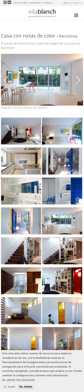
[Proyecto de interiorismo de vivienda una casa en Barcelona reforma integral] (21, 143)
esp (64, 2)
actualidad (35, 2)
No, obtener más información (18, 379)
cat (70, 2)
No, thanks (25, 386)
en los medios (20, 2)
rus (80, 2)
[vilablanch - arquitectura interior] (42, 14)
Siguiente (77, 81)
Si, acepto (9, 386)
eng (75, 2)
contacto (47, 2)
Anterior (7, 81)
